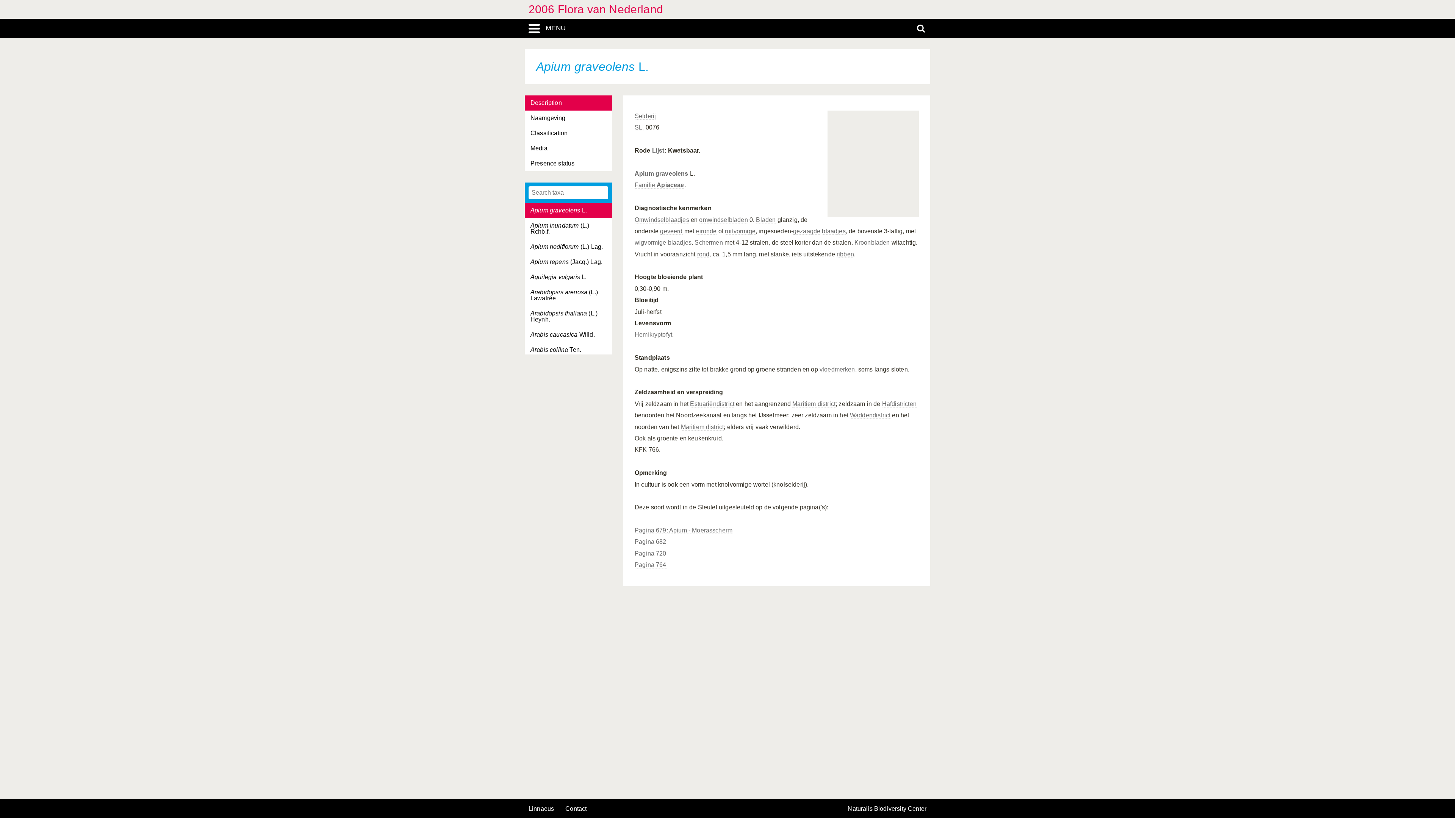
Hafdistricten (899, 404)
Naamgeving (548, 118)
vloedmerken (837, 369)
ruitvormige (740, 231)
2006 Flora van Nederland (596, 9)
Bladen (766, 220)
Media (539, 148)
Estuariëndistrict (712, 404)
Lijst (658, 150)
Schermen (709, 242)
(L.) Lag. (566, 247)
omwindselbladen (723, 220)
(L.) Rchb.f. (559, 228)
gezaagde (806, 231)
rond (703, 254)
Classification (549, 133)
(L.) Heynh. (564, 316)
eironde (706, 231)
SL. (639, 127)
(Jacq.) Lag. (566, 262)
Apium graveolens (661, 173)
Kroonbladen (872, 242)
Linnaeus (541, 809)
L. (558, 210)
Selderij (645, 116)
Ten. (555, 350)
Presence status (552, 163)
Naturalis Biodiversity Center (887, 809)
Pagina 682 (650, 542)
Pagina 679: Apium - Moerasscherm (683, 530)
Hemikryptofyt (653, 334)
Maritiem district (813, 404)
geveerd (671, 231)
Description (546, 103)
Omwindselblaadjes (662, 220)
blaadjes (833, 231)
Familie (659, 185)
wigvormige (650, 242)
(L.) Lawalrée (564, 295)
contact (576, 809)
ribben (845, 254)
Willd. (562, 334)
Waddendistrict (870, 415)
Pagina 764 (650, 565)
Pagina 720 (650, 553)
